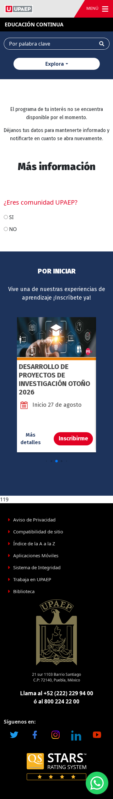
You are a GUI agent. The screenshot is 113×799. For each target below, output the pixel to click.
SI (11, 217)
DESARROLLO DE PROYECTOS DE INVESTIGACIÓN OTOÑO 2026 (54, 379)
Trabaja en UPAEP (32, 579)
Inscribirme (73, 438)
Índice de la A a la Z (34, 543)
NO (13, 229)
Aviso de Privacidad (34, 519)
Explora (54, 63)
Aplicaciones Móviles (35, 555)
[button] (46, 460)
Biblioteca (24, 591)
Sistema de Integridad (37, 567)
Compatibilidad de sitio (38, 531)
